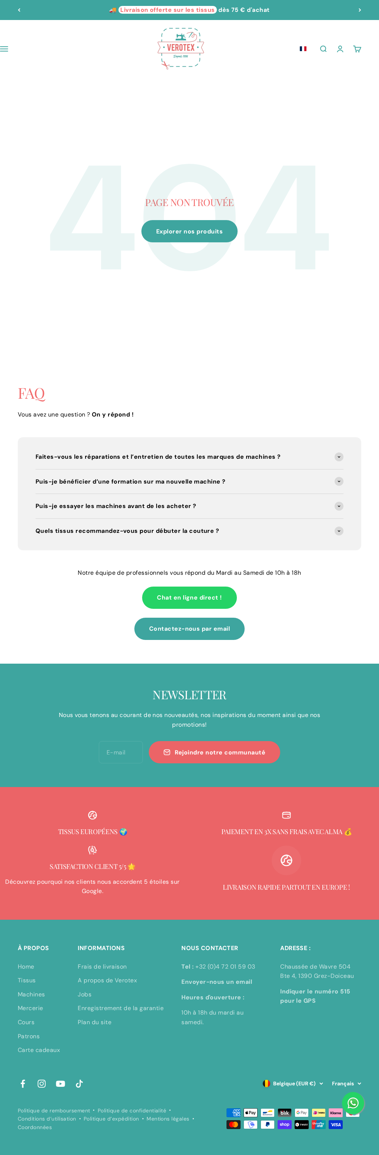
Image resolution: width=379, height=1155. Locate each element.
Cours (26, 1022)
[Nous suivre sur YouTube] (61, 1084)
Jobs (84, 994)
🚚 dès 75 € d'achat (189, 10)
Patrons (29, 1036)
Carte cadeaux (39, 1050)
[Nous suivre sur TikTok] (79, 1084)
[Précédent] (19, 10)
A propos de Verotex (107, 980)
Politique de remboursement (54, 1110)
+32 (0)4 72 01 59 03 (225, 966)
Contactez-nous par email (189, 629)
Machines (31, 994)
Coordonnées (35, 1127)
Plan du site (94, 1022)
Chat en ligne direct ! (189, 597)
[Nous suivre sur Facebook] (23, 1084)
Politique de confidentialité (132, 1110)
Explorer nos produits (189, 231)
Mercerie (30, 1008)
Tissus (27, 980)
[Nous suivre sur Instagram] (42, 1084)
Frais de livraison (102, 966)
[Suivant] (360, 10)
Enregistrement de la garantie (121, 1008)
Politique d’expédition (111, 1118)
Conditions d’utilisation (47, 1118)
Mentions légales (168, 1118)
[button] (303, 48)
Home (26, 966)
